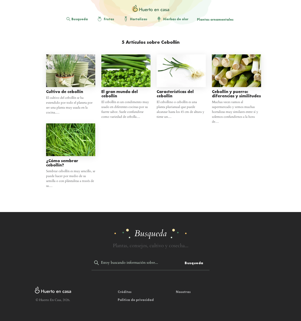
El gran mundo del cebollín (119, 94)
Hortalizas (138, 19)
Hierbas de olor (175, 19)
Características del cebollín (175, 94)
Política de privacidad (136, 300)
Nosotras (183, 292)
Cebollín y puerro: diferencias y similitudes (236, 94)
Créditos (124, 292)
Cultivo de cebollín (64, 91)
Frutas (109, 19)
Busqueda (79, 19)
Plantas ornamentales (215, 19)
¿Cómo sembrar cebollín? (62, 162)
